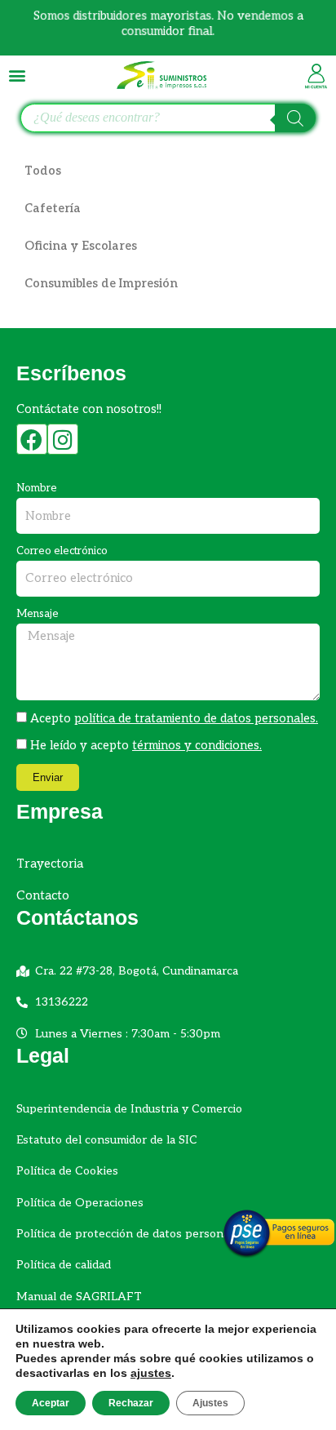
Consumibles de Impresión (101, 284)
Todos (42, 171)
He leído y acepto (146, 746)
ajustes (150, 1372)
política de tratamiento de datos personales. (196, 719)
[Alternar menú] (17, 75)
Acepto (174, 719)
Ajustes (210, 1403)
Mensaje (37, 613)
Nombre (36, 488)
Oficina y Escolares (80, 246)
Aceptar (50, 1403)
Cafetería (52, 208)
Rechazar (130, 1403)
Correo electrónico (62, 550)
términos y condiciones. (197, 746)
